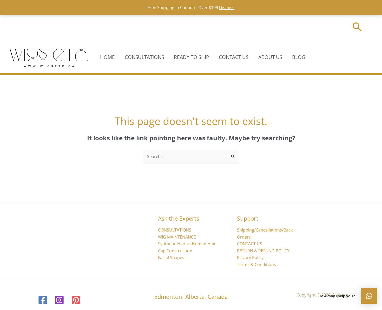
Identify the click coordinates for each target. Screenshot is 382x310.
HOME (107, 57)
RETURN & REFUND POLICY (263, 251)
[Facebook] (43, 300)
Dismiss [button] (226, 7)
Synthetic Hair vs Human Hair (187, 244)
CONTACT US (233, 57)
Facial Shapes (171, 257)
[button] (357, 28)
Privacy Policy (250, 257)
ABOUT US (270, 57)
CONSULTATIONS (144, 57)
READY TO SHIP (191, 57)
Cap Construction (175, 251)
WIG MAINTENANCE (177, 237)
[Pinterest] (76, 300)
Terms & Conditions (256, 264)
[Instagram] (59, 300)
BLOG (298, 57)
